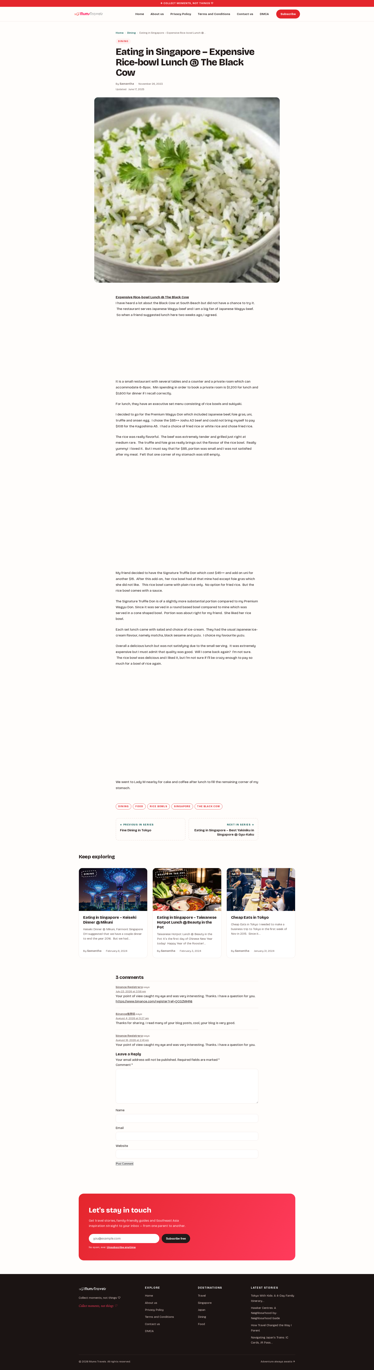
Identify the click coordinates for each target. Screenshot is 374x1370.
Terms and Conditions (214, 14)
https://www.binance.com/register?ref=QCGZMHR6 (154, 1001)
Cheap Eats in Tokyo (250, 917)
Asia (235, 873)
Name (120, 1110)
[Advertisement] (187, 350)
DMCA (264, 14)
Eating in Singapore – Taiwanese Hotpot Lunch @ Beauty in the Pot (187, 922)
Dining (131, 32)
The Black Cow (208, 806)
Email (120, 1128)
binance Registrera (129, 987)
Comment (124, 1065)
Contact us (245, 14)
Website (122, 1146)
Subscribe (288, 14)
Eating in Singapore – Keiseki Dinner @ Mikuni (109, 920)
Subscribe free (176, 1238)
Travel (202, 1295)
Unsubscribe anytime (121, 1247)
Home (139, 14)
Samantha (127, 83)
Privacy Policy (180, 14)
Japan (201, 1310)
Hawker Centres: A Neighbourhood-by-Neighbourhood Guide (265, 1313)
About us (157, 14)
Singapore (182, 806)
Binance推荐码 (125, 1014)
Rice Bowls (158, 806)
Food (139, 806)
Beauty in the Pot (171, 873)
